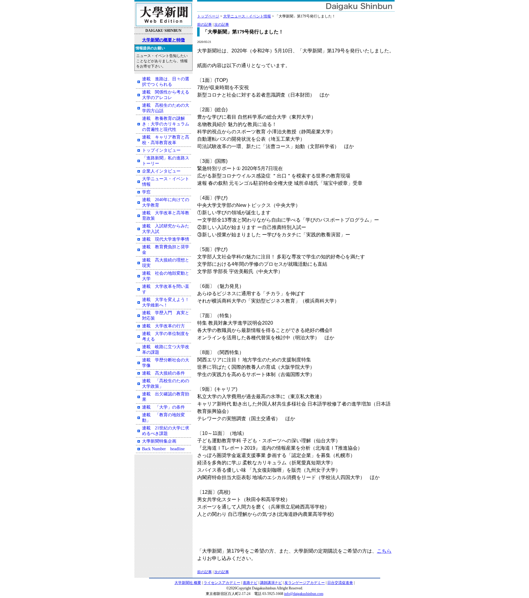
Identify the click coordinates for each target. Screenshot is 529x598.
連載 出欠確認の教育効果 (165, 397)
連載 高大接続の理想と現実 (165, 263)
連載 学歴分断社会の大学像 (165, 363)
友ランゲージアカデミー (304, 583)
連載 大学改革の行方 (163, 326)
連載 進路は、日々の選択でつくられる (165, 82)
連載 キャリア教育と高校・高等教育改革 (165, 140)
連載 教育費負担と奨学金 (165, 250)
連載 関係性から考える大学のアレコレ (165, 95)
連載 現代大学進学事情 (165, 239)
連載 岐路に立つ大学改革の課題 (165, 350)
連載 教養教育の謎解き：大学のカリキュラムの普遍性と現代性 (165, 124)
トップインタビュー (161, 150)
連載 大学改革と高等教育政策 (165, 216)
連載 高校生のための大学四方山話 (165, 108)
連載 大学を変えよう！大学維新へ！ (165, 302)
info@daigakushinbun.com (303, 594)
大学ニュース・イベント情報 (247, 16)
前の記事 (204, 24)
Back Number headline (163, 449)
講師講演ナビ (271, 583)
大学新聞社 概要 (187, 583)
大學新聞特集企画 (159, 441)
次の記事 (221, 24)
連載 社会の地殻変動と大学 (165, 276)
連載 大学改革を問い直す (165, 289)
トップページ (208, 16)
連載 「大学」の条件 (163, 407)
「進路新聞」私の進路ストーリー (165, 161)
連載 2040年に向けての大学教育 (165, 202)
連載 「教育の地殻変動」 (163, 418)
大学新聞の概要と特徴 (163, 39)
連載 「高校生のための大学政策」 (165, 384)
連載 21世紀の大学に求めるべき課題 (165, 431)
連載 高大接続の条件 (163, 373)
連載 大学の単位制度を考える (165, 336)
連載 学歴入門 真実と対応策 (165, 315)
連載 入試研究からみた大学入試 (165, 229)
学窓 (146, 192)
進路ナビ (250, 583)
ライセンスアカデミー (222, 583)
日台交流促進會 (340, 583)
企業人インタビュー (161, 171)
